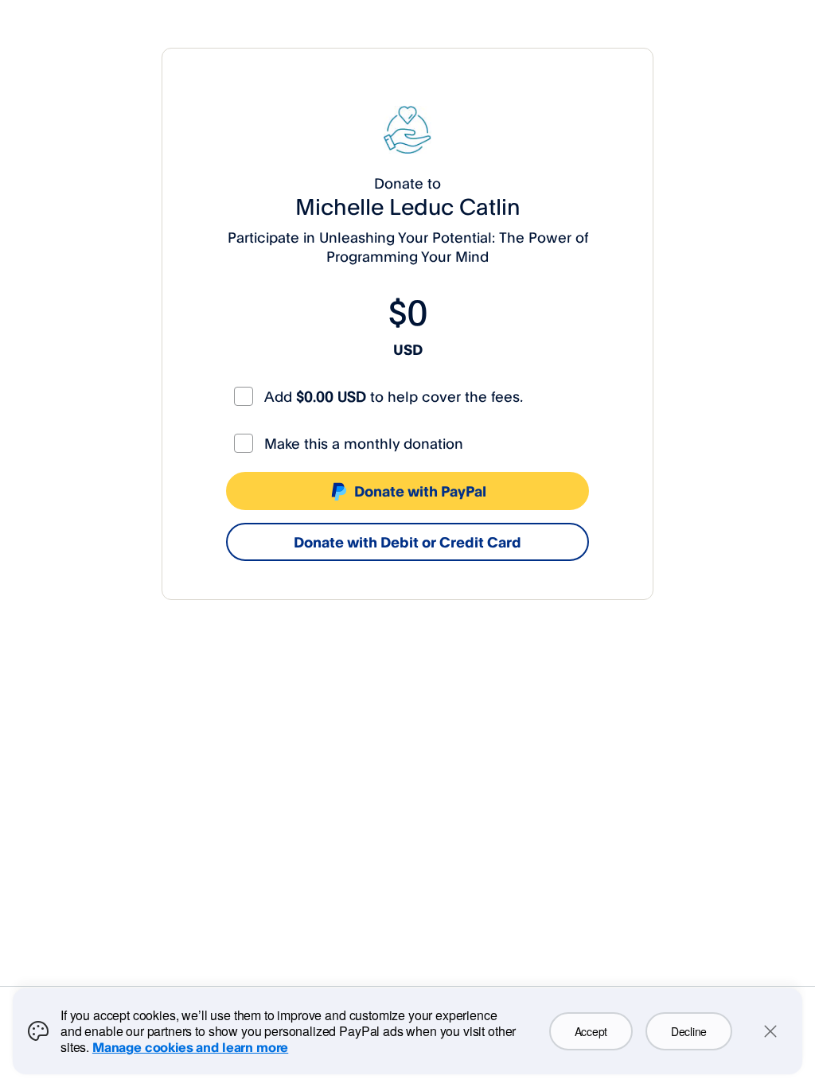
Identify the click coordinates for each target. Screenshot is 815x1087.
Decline (689, 1031)
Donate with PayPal (420, 491)
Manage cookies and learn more (190, 1047)
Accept (591, 1031)
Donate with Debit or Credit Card (407, 542)
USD (408, 349)
